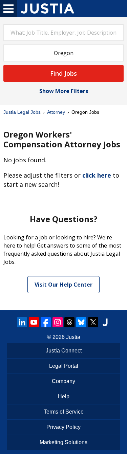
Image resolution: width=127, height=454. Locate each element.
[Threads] (69, 322)
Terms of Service (64, 412)
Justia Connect (64, 350)
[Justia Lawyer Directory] (105, 322)
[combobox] (63, 32)
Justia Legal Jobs (22, 112)
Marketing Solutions (63, 442)
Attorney (56, 112)
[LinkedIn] (22, 322)
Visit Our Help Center (63, 284)
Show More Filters (63, 91)
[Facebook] (46, 322)
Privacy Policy (63, 427)
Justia (73, 337)
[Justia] (47, 8)
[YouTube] (34, 322)
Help (63, 396)
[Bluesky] (81, 322)
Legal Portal (63, 366)
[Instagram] (57, 322)
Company (63, 381)
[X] (93, 322)
